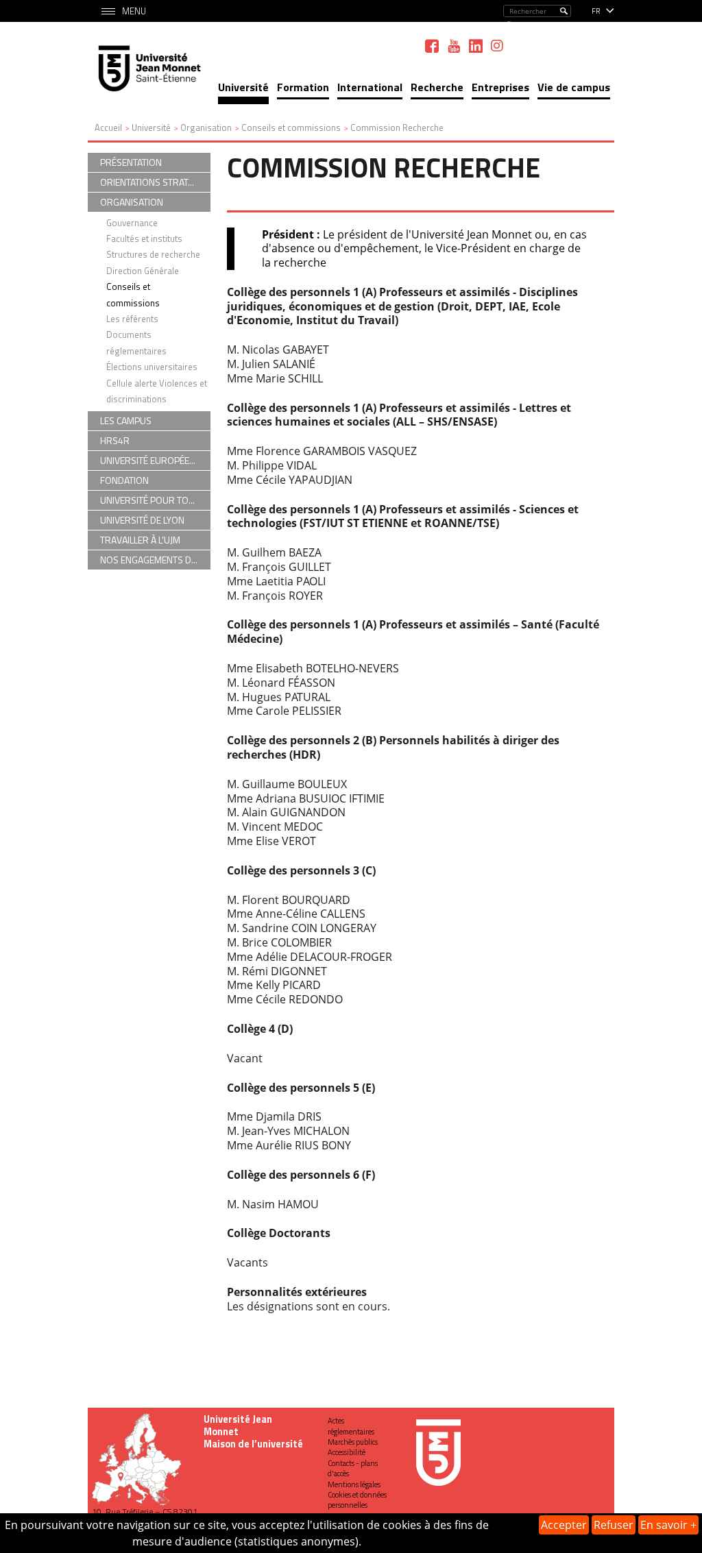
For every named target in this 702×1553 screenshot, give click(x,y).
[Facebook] (432, 46)
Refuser (613, 1524)
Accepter (564, 1524)
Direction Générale (142, 271)
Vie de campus (573, 87)
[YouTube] (454, 46)
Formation (303, 87)
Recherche (437, 87)
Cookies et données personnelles (357, 1500)
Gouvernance (132, 223)
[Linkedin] (476, 46)
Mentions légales (354, 1484)
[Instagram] (497, 46)
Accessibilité (346, 1452)
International (369, 87)
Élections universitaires (151, 367)
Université (243, 87)
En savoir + (668, 1524)
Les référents (132, 319)
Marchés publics (353, 1441)
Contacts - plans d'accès (353, 1468)
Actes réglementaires (351, 1425)
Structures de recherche (153, 254)
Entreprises (500, 87)
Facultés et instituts (144, 238)
